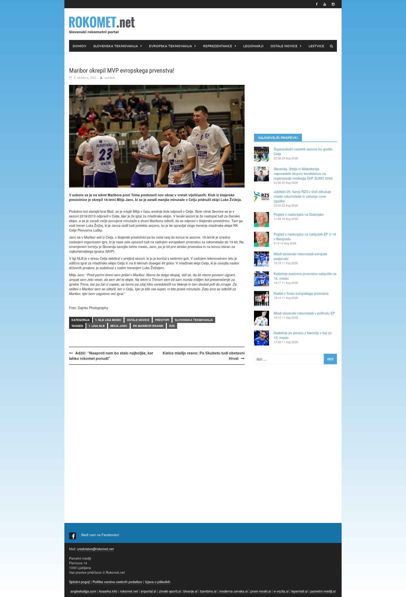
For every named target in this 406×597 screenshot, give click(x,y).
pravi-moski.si (260, 591)
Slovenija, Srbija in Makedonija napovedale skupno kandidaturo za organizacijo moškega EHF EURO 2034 (303, 173)
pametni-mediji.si (323, 591)
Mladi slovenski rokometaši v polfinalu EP (304, 313)
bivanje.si (190, 591)
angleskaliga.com (83, 591)
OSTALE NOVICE (283, 45)
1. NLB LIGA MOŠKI (108, 320)
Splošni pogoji (79, 581)
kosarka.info (108, 591)
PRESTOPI (162, 320)
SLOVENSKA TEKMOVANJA (115, 45)
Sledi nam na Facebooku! (100, 534)
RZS (172, 326)
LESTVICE (316, 45)
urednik (110, 77)
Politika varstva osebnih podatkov (117, 581)
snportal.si (148, 591)
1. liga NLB (97, 326)
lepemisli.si (299, 591)
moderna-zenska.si (233, 591)
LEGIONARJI (253, 45)
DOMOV (79, 45)
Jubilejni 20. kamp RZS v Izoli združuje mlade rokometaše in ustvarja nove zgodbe (302, 196)
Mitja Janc (118, 326)
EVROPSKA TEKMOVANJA (170, 45)
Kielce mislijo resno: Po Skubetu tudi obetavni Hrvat (204, 355)
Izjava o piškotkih (157, 581)
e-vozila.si (281, 591)
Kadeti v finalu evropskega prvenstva (301, 293)
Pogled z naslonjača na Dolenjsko (299, 214)
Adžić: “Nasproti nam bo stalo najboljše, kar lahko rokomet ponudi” (111, 355)
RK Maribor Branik (148, 326)
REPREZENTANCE (217, 45)
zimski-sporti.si (170, 591)
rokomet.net (129, 591)
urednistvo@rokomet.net (95, 548)
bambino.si (208, 591)
